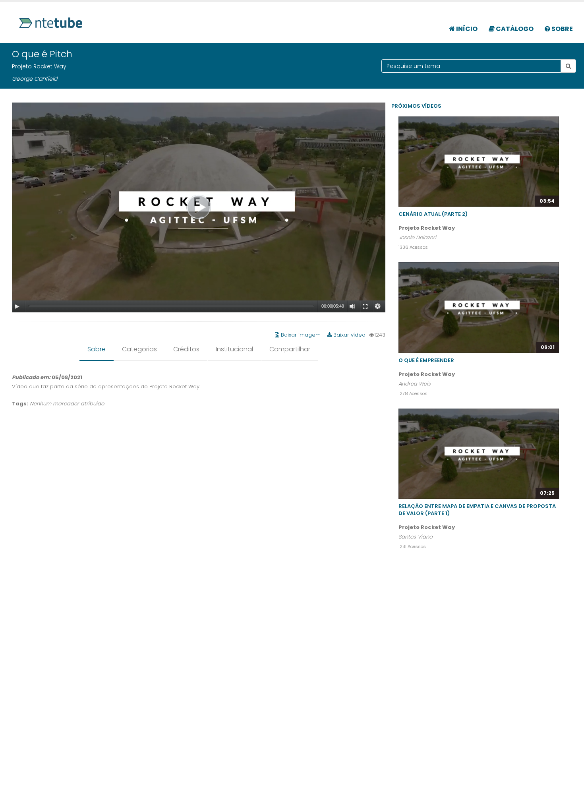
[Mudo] (352, 306)
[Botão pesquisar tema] (568, 66)
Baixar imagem (300, 335)
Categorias (139, 349)
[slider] (171, 306)
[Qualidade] (378, 306)
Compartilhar (289, 349)
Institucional (234, 349)
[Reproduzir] (17, 306)
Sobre (561, 28)
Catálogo (514, 28)
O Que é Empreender (426, 360)
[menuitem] (463, 25)
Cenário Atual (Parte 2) (433, 214)
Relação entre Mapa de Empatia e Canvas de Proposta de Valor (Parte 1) (477, 509)
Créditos (186, 349)
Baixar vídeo (348, 335)
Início (466, 28)
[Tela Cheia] (365, 306)
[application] (198, 207)
